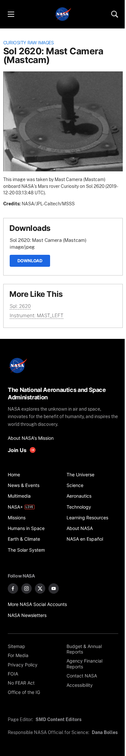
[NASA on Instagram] (26, 588)
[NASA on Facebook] (13, 588)
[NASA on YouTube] (53, 588)
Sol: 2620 (20, 306)
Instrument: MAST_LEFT (36, 315)
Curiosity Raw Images (28, 42)
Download (29, 260)
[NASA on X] (40, 588)
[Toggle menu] (11, 14)
